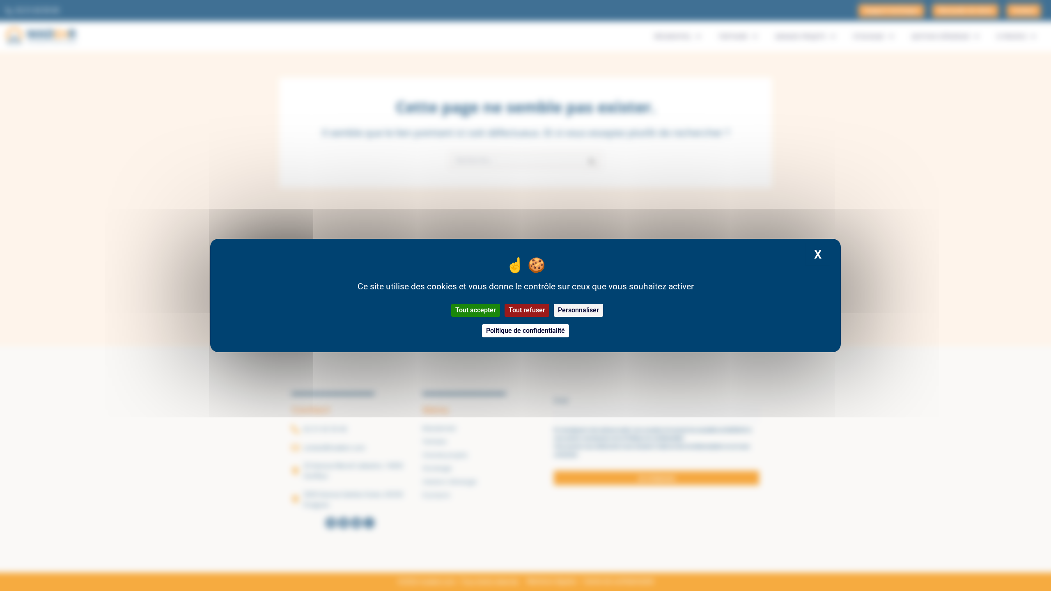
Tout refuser (527, 310)
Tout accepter (475, 310)
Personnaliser (578, 310)
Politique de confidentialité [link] (525, 330)
